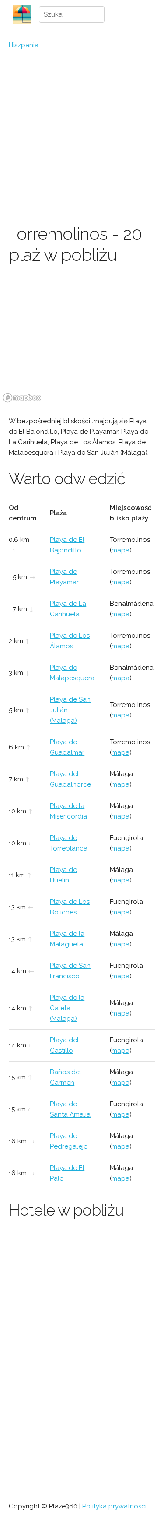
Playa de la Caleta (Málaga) (67, 1008)
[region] (82, 339)
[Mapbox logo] (22, 398)
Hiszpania (23, 45)
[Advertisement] (82, 137)
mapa (120, 550)
